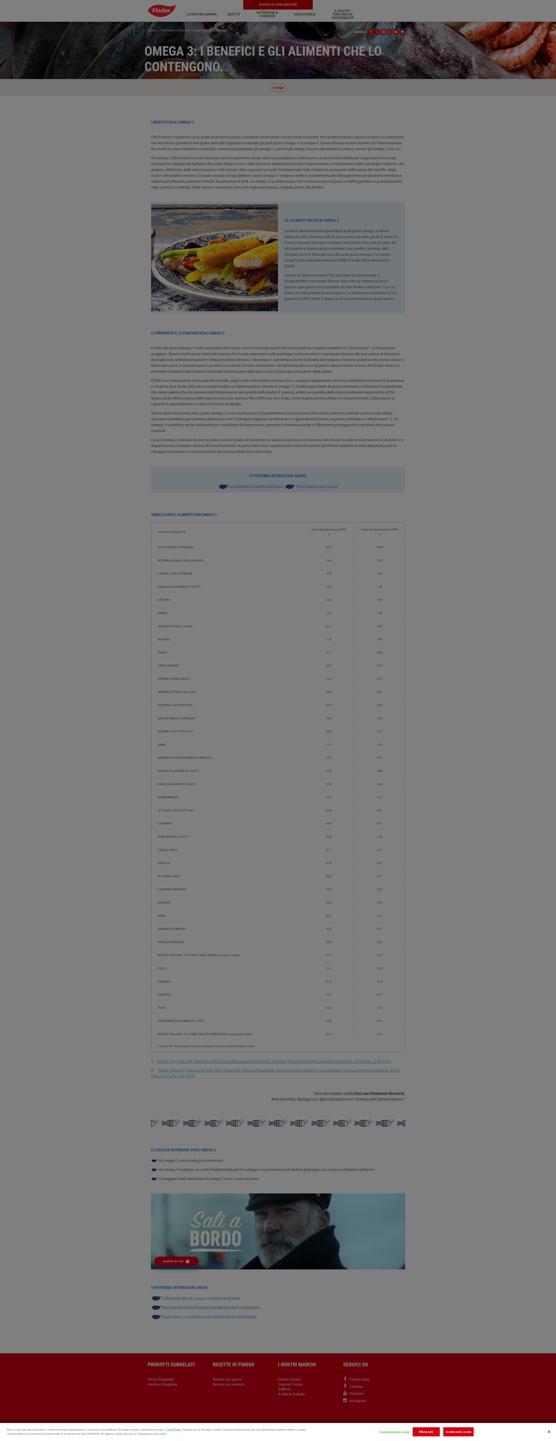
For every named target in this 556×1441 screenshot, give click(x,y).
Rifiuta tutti (426, 1431)
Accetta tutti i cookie (458, 1431)
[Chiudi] (549, 1431)
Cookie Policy (173, 1429)
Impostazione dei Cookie (394, 1431)
